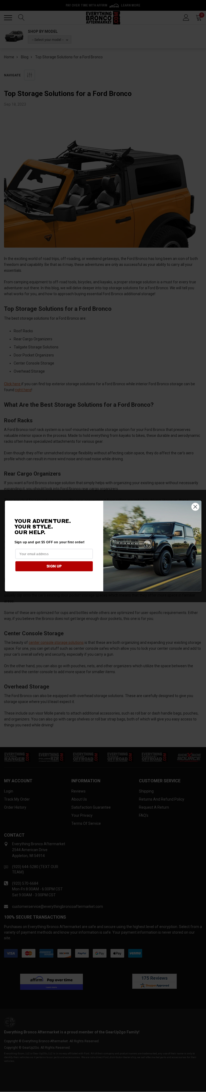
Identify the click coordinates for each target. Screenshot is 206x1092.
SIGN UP (54, 566)
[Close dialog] (195, 506)
